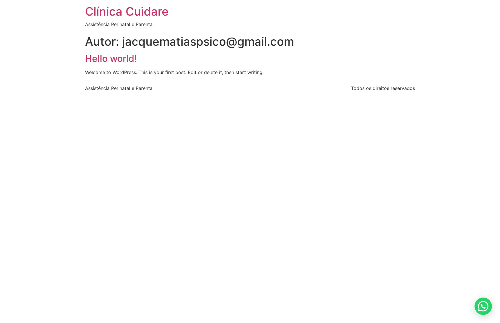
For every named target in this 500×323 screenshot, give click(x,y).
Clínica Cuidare (127, 11)
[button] (483, 306)
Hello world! (111, 58)
